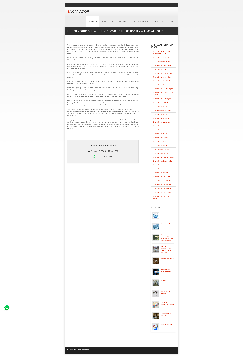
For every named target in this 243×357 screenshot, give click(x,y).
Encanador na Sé (158, 169)
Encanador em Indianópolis (162, 110)
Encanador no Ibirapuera (161, 106)
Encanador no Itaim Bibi (161, 118)
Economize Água (166, 213)
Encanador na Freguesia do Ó (163, 102)
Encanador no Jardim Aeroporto (163, 126)
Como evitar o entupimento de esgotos (166, 271)
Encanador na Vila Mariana (162, 184)
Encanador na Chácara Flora (162, 85)
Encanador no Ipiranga (160, 114)
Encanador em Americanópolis (163, 61)
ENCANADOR (78, 11)
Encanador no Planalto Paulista (163, 157)
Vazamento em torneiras (166, 292)
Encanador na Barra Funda (162, 65)
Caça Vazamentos (142, 21)
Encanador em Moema (160, 137)
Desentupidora (107, 21)
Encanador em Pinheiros (161, 153)
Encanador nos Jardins (160, 130)
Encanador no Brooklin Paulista (163, 73)
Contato (170, 21)
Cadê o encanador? (167, 324)
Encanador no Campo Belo (162, 77)
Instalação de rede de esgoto (167, 314)
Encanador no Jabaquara (161, 122)
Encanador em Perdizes (161, 149)
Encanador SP (124, 21)
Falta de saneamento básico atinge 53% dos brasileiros (167, 249)
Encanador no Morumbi (160, 145)
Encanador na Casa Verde (161, 81)
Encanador (92, 21)
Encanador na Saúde (160, 165)
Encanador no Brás (159, 69)
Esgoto (163, 280)
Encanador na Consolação (162, 98)
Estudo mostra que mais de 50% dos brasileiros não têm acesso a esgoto (167, 237)
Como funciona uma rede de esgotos (167, 259)
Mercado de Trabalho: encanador (167, 303)
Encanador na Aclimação (161, 57)
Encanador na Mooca (160, 141)
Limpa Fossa (158, 21)
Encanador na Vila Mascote (162, 188)
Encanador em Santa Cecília (162, 161)
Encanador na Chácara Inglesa (163, 89)
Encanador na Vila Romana (162, 192)
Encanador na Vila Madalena (162, 180)
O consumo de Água (167, 224)
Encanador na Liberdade (161, 134)
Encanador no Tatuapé (160, 173)
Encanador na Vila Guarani (162, 176)
